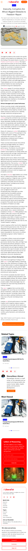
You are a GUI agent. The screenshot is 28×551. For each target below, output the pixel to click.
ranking (3, 118)
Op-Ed (5, 357)
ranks (13, 211)
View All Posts (11, 390)
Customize (14, 544)
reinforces (3, 149)
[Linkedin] (14, 497)
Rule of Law (14, 319)
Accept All (14, 540)
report (5, 261)
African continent (6, 319)
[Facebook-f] (4, 497)
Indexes (5, 88)
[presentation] (4, 349)
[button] (2, 52)
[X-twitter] (7, 497)
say (7, 301)
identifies (9, 174)
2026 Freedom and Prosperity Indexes (14, 318)
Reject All (14, 548)
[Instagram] (10, 497)
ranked (15, 131)
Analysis (14, 5)
